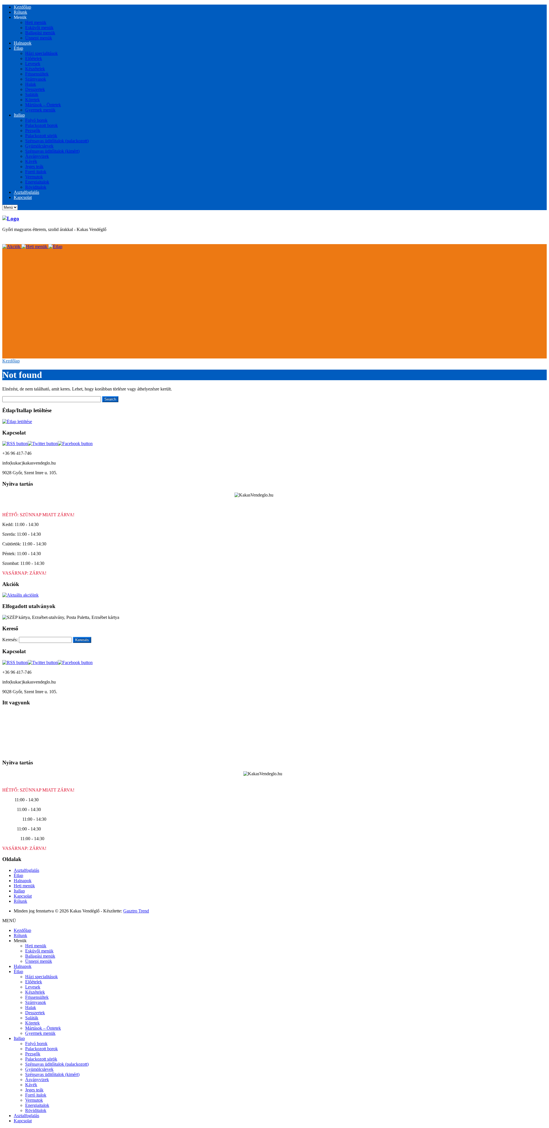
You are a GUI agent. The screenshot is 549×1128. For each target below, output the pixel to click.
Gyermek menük (40, 109)
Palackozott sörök (41, 135)
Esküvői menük (39, 27)
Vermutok (34, 176)
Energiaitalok (37, 182)
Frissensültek (37, 73)
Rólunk (20, 12)
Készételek (35, 68)
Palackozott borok (41, 125)
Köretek (32, 99)
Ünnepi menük (38, 37)
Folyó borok (36, 120)
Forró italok (35, 171)
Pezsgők (32, 130)
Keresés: (10, 639)
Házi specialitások (41, 53)
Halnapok (22, 43)
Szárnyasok (35, 79)
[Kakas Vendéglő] (10, 219)
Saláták (31, 94)
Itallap (19, 115)
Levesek (32, 63)
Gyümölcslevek (39, 146)
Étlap (18, 48)
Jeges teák (34, 166)
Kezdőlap (22, 7)
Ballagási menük (40, 32)
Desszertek (35, 89)
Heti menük (35, 22)
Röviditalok (35, 187)
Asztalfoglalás (26, 192)
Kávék (31, 161)
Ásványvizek (37, 156)
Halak (30, 84)
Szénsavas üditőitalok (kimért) (52, 151)
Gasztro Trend (136, 910)
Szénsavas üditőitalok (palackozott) (57, 140)
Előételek (33, 58)
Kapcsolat (23, 197)
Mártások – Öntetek (43, 104)
